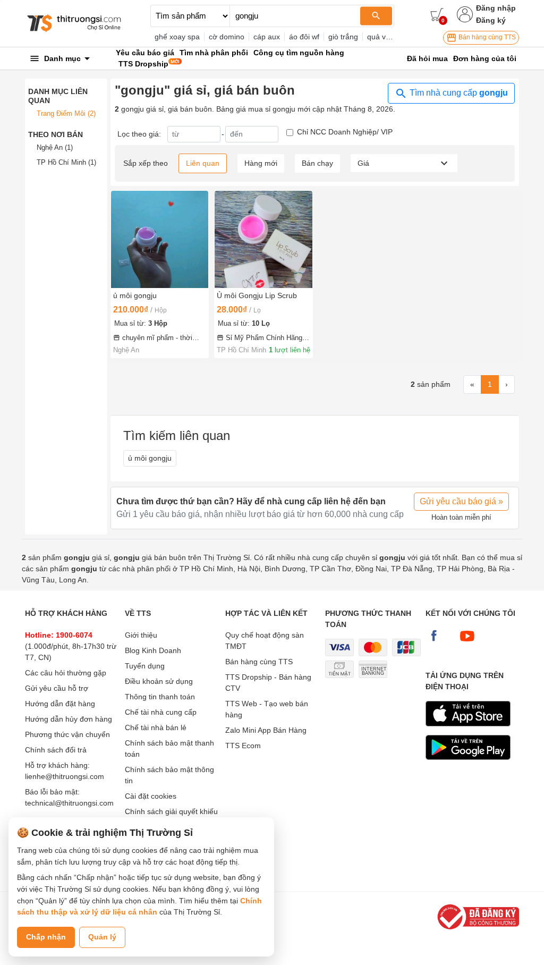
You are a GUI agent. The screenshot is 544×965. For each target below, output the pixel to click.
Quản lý (102, 937)
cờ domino (226, 36)
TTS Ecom (243, 745)
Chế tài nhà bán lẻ (155, 727)
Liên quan (202, 163)
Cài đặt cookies (150, 796)
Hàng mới (260, 163)
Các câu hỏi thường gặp (65, 672)
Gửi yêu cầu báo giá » (461, 501)
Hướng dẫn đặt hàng (60, 703)
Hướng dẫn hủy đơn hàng (68, 719)
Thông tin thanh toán (160, 696)
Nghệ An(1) (55, 147)
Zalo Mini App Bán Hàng (266, 730)
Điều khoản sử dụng (159, 681)
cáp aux (266, 36)
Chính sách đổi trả (56, 750)
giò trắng (343, 36)
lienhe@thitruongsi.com (64, 776)
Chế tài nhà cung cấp (161, 712)
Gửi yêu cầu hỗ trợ (56, 688)
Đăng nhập (496, 8)
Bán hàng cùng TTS (486, 37)
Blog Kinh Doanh (153, 650)
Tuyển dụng (145, 666)
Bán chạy (317, 163)
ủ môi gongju (150, 458)
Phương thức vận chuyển (67, 734)
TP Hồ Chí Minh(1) (66, 162)
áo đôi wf (304, 36)
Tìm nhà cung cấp (457, 92)
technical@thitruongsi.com (69, 803)
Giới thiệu (141, 635)
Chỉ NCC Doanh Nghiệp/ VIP (345, 132)
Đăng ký (491, 20)
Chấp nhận (46, 937)
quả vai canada (393, 36)
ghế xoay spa (177, 36)
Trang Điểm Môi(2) (66, 113)
